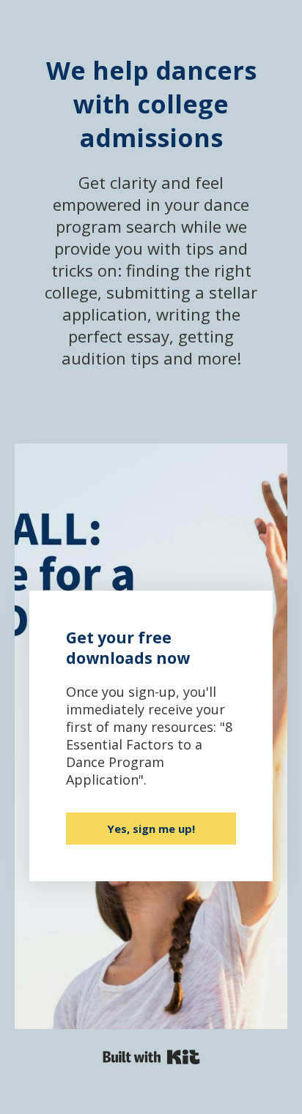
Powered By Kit (151, 1057)
